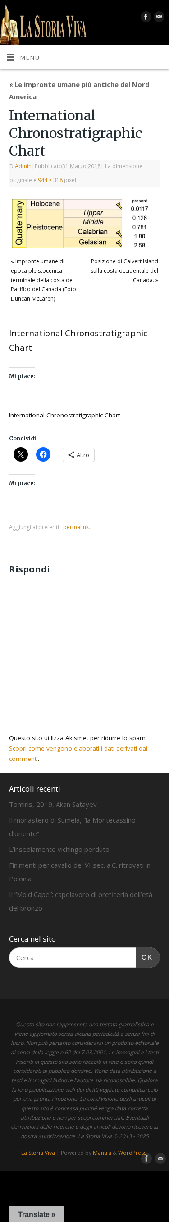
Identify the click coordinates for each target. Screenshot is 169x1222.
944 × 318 (50, 180)
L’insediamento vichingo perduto (59, 849)
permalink (76, 527)
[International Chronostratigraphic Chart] (84, 223)
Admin (23, 166)
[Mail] (157, 18)
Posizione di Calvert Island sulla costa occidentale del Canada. (124, 270)
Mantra (102, 1153)
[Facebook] (144, 18)
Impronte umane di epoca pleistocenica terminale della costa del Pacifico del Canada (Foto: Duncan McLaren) (44, 279)
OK (144, 957)
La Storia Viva (38, 1153)
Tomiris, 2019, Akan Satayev (53, 804)
